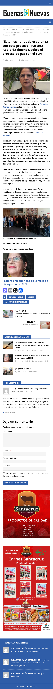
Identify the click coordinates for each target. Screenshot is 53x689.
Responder (10, 412)
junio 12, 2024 (21, 372)
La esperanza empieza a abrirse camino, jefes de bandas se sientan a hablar (32, 344)
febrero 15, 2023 (11, 60)
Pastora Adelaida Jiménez (16, 302)
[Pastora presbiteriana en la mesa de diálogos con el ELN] (8, 358)
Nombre (6, 450)
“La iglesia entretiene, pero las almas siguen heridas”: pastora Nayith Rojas (30, 663)
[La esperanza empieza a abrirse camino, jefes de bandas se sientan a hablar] (8, 345)
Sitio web (6, 465)
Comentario (7, 431)
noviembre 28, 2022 (23, 361)
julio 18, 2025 (21, 350)
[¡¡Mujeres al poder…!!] (8, 371)
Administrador (26, 60)
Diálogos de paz (16, 297)
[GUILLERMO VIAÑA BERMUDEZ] (6, 652)
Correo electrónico (11, 458)
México (31, 297)
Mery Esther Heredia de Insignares (28, 388)
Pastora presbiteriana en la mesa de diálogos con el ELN (25, 282)
